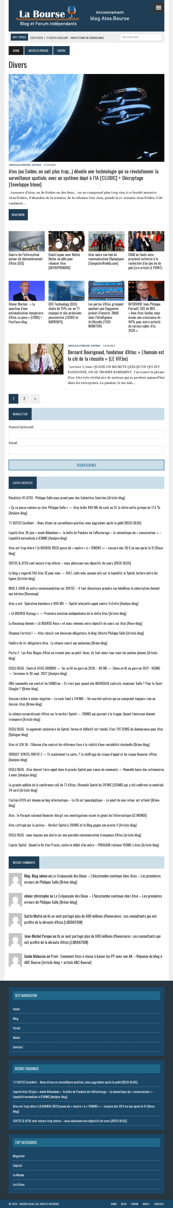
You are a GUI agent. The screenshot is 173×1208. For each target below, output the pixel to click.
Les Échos (18, 1184)
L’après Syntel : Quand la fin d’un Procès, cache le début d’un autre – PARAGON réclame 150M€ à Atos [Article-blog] (84, 844)
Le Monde (18, 1174)
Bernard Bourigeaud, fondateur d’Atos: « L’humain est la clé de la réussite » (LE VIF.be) (116, 355)
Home (16, 1008)
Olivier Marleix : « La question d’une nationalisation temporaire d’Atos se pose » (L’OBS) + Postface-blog (26, 313)
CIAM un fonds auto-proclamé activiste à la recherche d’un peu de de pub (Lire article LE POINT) (145, 261)
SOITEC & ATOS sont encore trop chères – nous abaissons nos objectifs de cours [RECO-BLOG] (70, 563)
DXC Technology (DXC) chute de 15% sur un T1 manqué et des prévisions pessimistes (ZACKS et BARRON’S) (65, 313)
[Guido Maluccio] (15, 964)
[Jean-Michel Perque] (15, 943)
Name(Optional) (21, 427)
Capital (17, 1165)
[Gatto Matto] (15, 923)
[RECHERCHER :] (141, 36)
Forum (16, 1028)
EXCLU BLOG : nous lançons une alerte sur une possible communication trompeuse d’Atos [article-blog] (75, 835)
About (16, 1037)
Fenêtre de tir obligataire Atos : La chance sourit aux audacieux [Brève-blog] (58, 643)
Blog (15, 1018)
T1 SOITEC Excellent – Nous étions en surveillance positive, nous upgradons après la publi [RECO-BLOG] (75, 522)
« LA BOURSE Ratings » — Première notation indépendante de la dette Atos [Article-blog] (67, 613)
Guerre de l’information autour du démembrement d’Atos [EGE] (26, 259)
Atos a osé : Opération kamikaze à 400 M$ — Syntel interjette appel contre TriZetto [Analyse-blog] (73, 603)
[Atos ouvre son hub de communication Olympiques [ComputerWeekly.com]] (106, 248)
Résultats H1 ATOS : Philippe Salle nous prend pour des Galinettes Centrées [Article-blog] (67, 497)
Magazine (19, 1155)
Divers (36, 164)
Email (13, 442)
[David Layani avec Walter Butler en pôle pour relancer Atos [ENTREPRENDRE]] (67, 248)
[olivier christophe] (15, 903)
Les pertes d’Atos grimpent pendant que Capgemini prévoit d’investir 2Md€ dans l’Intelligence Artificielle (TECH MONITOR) (106, 315)
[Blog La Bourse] (77, 15)
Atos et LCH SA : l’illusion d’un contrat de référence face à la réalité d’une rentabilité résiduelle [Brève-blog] (79, 744)
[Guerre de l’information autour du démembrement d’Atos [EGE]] (27, 248)
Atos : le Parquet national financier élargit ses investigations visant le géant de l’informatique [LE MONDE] (78, 815)
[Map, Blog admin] (15, 883)
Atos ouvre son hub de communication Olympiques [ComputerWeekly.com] (106, 259)
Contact (18, 1047)
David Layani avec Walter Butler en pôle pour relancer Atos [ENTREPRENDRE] (64, 261)
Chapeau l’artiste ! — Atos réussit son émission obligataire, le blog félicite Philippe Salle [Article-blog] (76, 633)
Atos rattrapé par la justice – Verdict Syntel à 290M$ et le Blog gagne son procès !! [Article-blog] (73, 825)
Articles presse (38, 50)
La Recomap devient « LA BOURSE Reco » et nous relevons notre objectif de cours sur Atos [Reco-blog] (75, 623)
